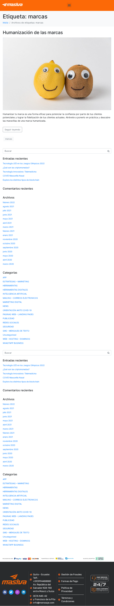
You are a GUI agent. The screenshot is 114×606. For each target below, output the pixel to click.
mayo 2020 (8, 255)
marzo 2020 (8, 264)
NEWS (5, 306)
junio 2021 (7, 214)
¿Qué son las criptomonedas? (16, 167)
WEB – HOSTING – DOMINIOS (16, 339)
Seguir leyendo (12, 129)
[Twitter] (11, 592)
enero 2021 (8, 235)
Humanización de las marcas (33, 32)
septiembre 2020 (10, 247)
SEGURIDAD (8, 326)
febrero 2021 (8, 231)
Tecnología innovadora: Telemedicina (19, 171)
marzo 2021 (8, 227)
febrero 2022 (9, 202)
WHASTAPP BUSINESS (13, 343)
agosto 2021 (8, 206)
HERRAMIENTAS (10, 285)
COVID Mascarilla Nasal (13, 175)
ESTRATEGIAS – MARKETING (16, 281)
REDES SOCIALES (11, 322)
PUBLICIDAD (8, 318)
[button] (69, 5)
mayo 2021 (8, 218)
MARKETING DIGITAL (12, 302)
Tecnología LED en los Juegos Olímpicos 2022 (23, 163)
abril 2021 (7, 223)
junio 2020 (7, 251)
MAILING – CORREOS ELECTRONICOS (20, 298)
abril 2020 (7, 260)
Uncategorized (9, 335)
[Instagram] (17, 592)
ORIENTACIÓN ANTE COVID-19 (17, 310)
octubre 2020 (9, 243)
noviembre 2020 (10, 239)
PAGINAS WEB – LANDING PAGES (18, 314)
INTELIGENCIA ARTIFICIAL (15, 294)
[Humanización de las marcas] (57, 73)
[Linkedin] (23, 592)
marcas (8, 139)
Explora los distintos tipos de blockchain (21, 180)
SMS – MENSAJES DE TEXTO (16, 331)
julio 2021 (7, 210)
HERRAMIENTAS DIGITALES (15, 290)
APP (5, 277)
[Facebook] (5, 592)
